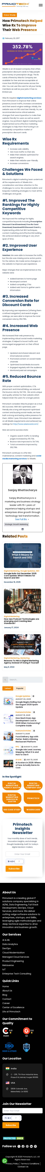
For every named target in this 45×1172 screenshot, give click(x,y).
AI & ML (6, 939)
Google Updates (27, 571)
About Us (7, 990)
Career (6, 1003)
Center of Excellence (13, 1007)
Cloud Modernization (13, 952)
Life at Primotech (11, 1011)
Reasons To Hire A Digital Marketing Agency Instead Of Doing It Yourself (21, 661)
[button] (24, 696)
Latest (8, 688)
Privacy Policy (12, 1163)
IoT (4, 969)
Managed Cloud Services (15, 956)
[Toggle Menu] (41, 5)
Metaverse (8, 965)
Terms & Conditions (30, 1163)
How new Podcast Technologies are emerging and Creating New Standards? (21, 621)
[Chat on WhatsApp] (4, 1161)
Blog (4, 994)
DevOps (6, 948)
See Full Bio (21, 519)
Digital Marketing (11, 571)
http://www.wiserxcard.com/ (25, 424)
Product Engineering (13, 961)
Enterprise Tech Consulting (16, 973)
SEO (37, 571)
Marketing (25, 658)
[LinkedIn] (22, 529)
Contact (6, 998)
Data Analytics (10, 944)
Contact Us (23, 1166)
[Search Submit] (5, 680)
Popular (19, 688)
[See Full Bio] (28, 519)
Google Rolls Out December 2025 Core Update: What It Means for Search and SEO (20, 575)
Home (5, 986)
